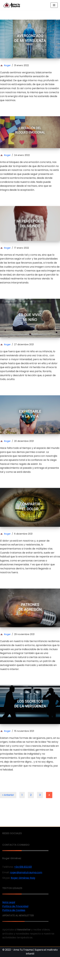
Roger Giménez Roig (23, 878)
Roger (7, 65)
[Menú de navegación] (54, 5)
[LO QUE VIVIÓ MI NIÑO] (30, 318)
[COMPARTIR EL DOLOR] (30, 507)
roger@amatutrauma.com (26, 872)
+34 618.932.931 (23, 867)
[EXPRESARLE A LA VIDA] (30, 414)
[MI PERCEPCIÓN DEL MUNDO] (30, 223)
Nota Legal (8, 902)
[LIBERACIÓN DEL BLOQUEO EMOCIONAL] (30, 132)
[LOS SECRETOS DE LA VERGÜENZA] (30, 704)
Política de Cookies (13, 910)
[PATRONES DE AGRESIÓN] (30, 607)
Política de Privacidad (15, 906)
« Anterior (8, 795)
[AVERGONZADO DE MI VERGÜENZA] (30, 39)
